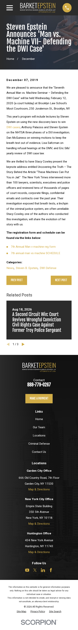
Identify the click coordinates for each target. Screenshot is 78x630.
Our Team (39, 427)
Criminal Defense (39, 443)
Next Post (61, 280)
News (10, 268)
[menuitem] (21, 611)
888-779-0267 (39, 384)
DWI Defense (48, 268)
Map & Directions (39, 489)
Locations (39, 435)
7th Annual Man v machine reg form (33, 246)
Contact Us (39, 452)
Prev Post (17, 280)
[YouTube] (27, 570)
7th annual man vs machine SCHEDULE (35, 253)
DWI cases (13, 127)
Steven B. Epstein (27, 268)
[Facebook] (51, 570)
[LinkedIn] (43, 570)
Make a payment (39, 398)
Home (39, 419)
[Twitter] (35, 570)
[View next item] (23, 344)
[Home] (37, 7)
